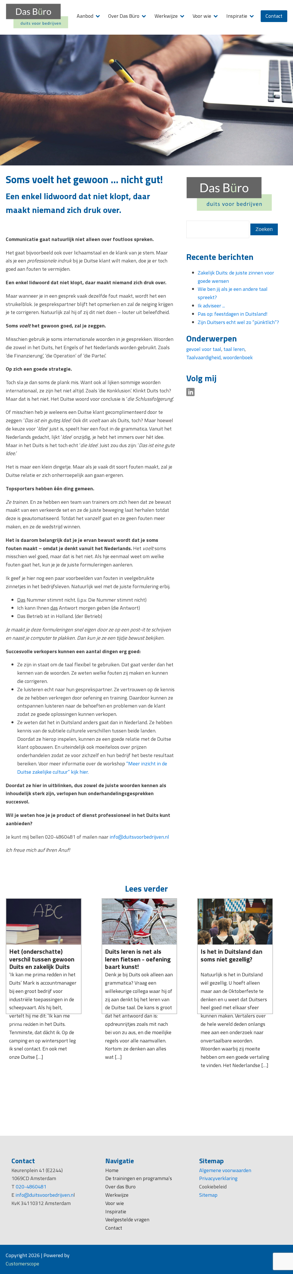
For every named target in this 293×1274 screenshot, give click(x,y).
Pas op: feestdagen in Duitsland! (233, 314)
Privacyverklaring (218, 1178)
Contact (274, 16)
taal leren (234, 349)
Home (111, 1170)
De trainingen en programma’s (138, 1178)
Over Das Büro (123, 16)
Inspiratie (236, 16)
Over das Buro (120, 1186)
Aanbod (85, 16)
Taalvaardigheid (203, 357)
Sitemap (208, 1195)
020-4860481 (31, 1186)
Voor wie (202, 16)
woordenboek (238, 357)
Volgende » (25, 1022)
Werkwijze (166, 16)
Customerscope (22, 1263)
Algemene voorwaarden (225, 1170)
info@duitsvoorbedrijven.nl (140, 837)
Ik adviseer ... (211, 305)
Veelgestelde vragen (127, 1219)
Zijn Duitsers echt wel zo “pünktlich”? (238, 322)
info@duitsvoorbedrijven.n (44, 1195)
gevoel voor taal (203, 349)
